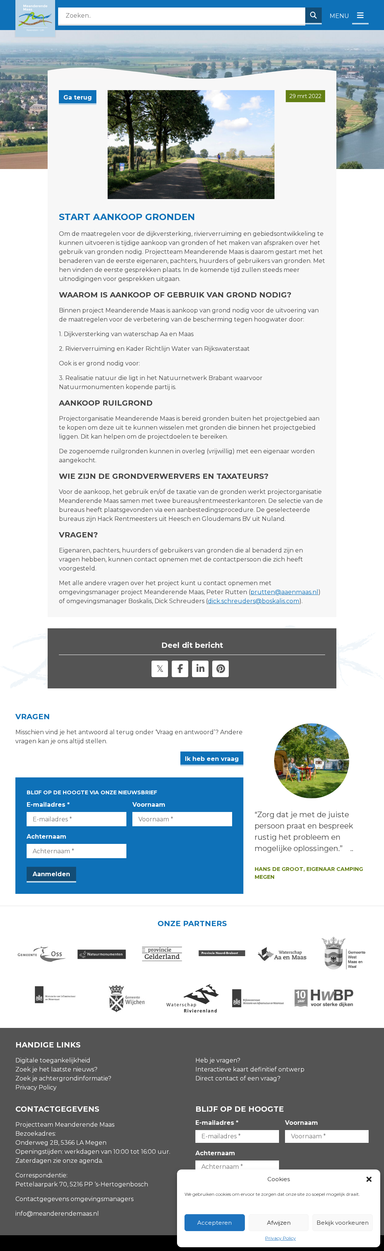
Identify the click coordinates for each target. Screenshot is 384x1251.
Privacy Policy (280, 1238)
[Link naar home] (35, 18)
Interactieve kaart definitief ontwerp (249, 1069)
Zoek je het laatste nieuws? (56, 1069)
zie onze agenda (77, 1160)
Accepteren (214, 1222)
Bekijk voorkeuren (342, 1222)
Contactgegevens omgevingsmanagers (74, 1199)
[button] (369, 1179)
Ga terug (77, 97)
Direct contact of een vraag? (237, 1078)
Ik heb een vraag (212, 758)
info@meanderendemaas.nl (57, 1213)
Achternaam (46, 836)
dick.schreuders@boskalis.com (253, 601)
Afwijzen (279, 1222)
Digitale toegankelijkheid (52, 1060)
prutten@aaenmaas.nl (284, 592)
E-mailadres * (48, 804)
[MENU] (360, 16)
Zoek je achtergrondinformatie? (63, 1078)
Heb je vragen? (217, 1060)
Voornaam (148, 804)
